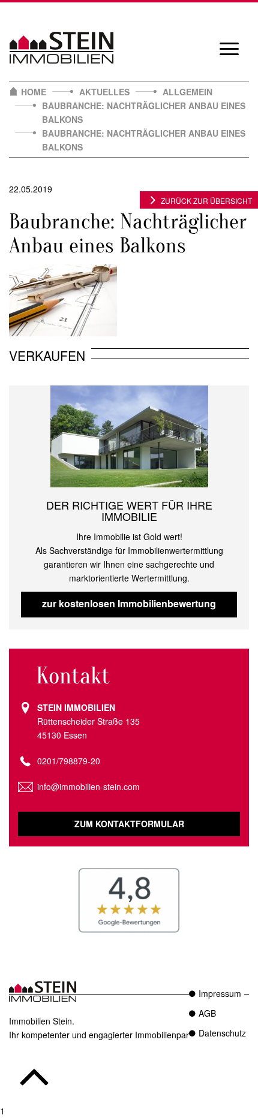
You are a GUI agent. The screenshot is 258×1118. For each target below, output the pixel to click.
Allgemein (187, 92)
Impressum (220, 993)
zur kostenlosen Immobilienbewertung (129, 603)
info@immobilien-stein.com (88, 786)
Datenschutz (222, 1033)
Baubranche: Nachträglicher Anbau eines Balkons (143, 112)
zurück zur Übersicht (206, 200)
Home (33, 92)
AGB (207, 1013)
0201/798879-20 (68, 761)
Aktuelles (104, 92)
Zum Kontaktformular (129, 824)
